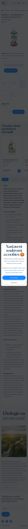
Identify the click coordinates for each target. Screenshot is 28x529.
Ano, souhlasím (14, 277)
